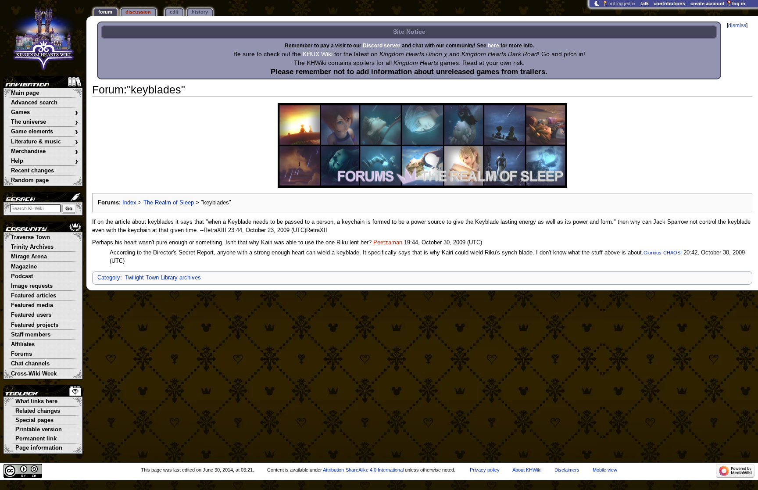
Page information (38, 448)
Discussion (138, 11)
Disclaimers (566, 469)
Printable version (38, 429)
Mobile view (605, 469)
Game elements (44, 132)
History (200, 11)
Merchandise (44, 151)
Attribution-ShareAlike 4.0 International (363, 469)
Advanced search (34, 103)
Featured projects (34, 325)
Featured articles (33, 296)
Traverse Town (30, 237)
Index (129, 203)
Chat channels (30, 364)
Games (44, 112)
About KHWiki (526, 469)
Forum (105, 11)
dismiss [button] (737, 25)
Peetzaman (387, 243)
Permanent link (36, 439)
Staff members (30, 335)
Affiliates (23, 344)
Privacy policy (485, 469)
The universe (44, 122)
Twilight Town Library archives (163, 278)
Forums (21, 354)
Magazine (24, 267)
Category (108, 278)
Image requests (32, 286)
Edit (174, 11)
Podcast (22, 276)
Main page (25, 93)
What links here (36, 401)
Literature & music (44, 142)
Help (44, 161)
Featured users (31, 315)
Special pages (34, 420)
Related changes (37, 411)
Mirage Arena (29, 257)
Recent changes (32, 171)
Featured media (32, 305)
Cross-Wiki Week (34, 374)
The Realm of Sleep (168, 203)
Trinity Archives (32, 247)
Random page (30, 180)
